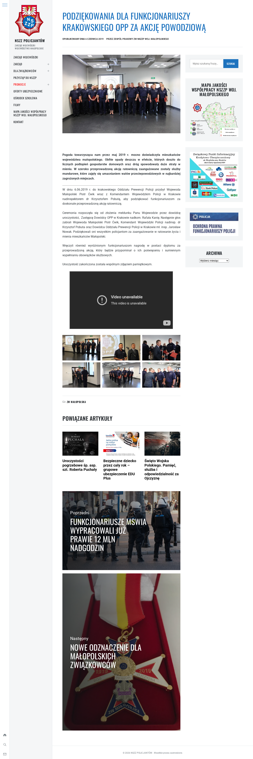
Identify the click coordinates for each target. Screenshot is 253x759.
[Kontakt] (4, 754)
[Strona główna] (4, 735)
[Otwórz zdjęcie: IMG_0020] (161, 347)
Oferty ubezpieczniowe (28, 91)
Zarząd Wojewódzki (26, 57)
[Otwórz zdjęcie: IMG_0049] (121, 375)
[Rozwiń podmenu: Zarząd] (48, 64)
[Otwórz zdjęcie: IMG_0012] (161, 375)
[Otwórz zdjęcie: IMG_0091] (121, 347)
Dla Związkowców (25, 71)
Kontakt (19, 122)
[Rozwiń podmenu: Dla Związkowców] (48, 71)
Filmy (17, 105)
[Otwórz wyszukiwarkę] (4, 744)
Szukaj (231, 63)
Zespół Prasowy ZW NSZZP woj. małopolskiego (141, 39)
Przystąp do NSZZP (25, 78)
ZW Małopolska (76, 402)
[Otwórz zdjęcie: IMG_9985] (81, 375)
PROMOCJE (20, 84)
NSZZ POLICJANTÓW (30, 40)
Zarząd (18, 64)
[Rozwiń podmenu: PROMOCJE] (48, 84)
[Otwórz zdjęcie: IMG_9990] (81, 347)
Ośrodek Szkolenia (25, 98)
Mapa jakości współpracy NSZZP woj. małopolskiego (30, 113)
